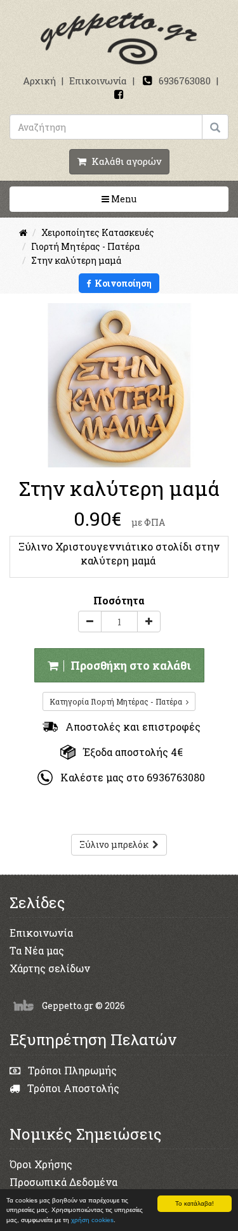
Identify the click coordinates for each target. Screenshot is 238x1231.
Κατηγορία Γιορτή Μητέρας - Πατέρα (118, 701)
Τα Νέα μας (37, 950)
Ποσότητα (119, 600)
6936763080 (185, 80)
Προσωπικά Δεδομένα (63, 1182)
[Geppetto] (119, 39)
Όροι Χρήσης (41, 1164)
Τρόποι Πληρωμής (71, 1070)
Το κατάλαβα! (194, 1203)
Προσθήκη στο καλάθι (128, 665)
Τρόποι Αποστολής (72, 1088)
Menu (163, 198)
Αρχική (39, 80)
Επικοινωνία (98, 80)
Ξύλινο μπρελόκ (115, 844)
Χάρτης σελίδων (50, 968)
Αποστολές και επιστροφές (129, 726)
